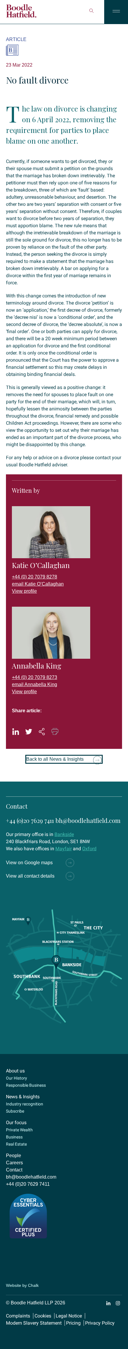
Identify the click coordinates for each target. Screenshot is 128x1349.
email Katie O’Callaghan (38, 583)
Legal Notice (69, 1316)
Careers (14, 1162)
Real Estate (16, 1144)
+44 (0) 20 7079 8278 (34, 576)
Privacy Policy (100, 1323)
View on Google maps (29, 862)
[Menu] (116, 12)
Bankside (64, 834)
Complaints (18, 1316)
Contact (14, 1169)
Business (14, 1137)
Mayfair (63, 848)
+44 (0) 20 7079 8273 (34, 677)
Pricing (73, 1323)
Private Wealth (19, 1129)
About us (15, 1071)
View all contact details (30, 876)
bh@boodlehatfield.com (88, 820)
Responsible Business (26, 1085)
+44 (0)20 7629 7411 (30, 820)
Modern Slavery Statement (34, 1323)
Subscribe (15, 1111)
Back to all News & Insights (55, 759)
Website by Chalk (22, 1285)
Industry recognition (24, 1104)
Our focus (16, 1122)
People (13, 1155)
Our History (16, 1078)
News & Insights (23, 1096)
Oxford (89, 848)
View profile (24, 591)
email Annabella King (34, 684)
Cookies (43, 1316)
